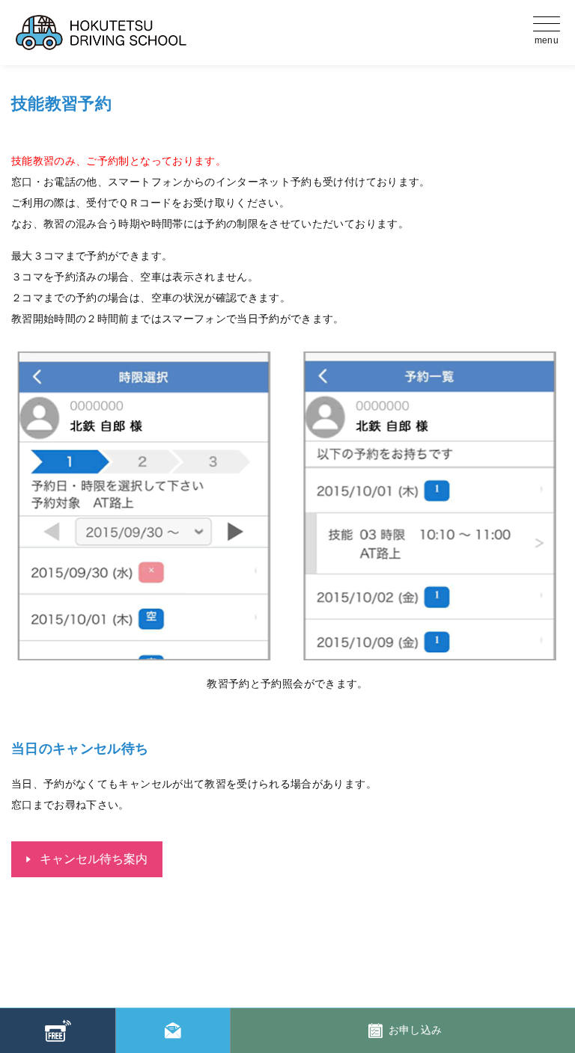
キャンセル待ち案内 (93, 859)
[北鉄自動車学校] (172, 32)
